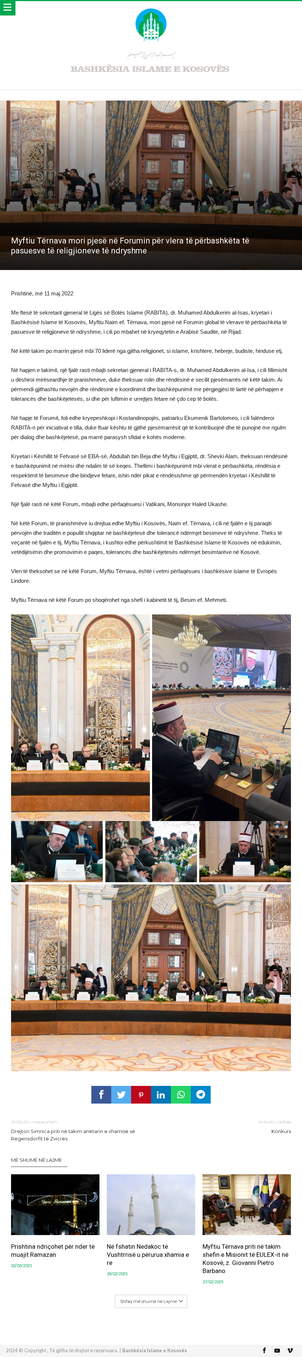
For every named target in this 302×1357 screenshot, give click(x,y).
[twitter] (121, 1095)
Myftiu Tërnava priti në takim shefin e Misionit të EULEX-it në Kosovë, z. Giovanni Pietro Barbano (245, 1258)
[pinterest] (141, 1095)
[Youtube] (277, 1351)
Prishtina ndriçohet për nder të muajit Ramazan (53, 1250)
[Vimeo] (290, 1351)
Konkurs (275, 1126)
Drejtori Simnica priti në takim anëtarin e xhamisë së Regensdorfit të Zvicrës (73, 1130)
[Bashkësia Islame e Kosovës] (151, 8)
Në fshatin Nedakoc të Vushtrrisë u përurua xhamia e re (148, 1254)
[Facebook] (264, 1351)
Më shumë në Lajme (36, 1160)
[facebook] (101, 1095)
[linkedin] (161, 1095)
